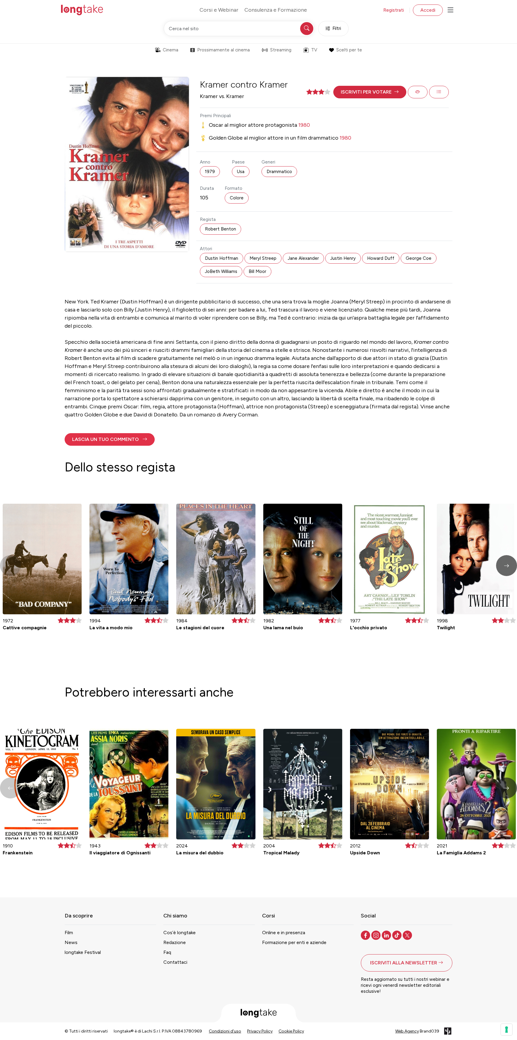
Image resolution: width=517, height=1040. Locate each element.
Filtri (336, 28)
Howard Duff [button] (380, 258)
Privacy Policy (260, 1031)
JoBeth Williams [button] (221, 271)
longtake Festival (83, 952)
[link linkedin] (387, 935)
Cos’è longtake (179, 932)
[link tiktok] (397, 935)
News (71, 942)
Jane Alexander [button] (303, 258)
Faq (167, 952)
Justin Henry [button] (343, 258)
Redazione (174, 942)
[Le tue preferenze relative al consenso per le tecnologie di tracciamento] (506, 1029)
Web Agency (407, 1031)
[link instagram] (376, 935)
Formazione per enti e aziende (294, 942)
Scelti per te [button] (349, 50)
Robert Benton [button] (220, 229)
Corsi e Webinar (219, 10)
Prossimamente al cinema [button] (223, 50)
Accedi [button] (427, 10)
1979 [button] (210, 171)
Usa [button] (240, 171)
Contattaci (175, 962)
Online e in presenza (283, 932)
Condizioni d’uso (225, 1031)
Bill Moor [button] (257, 271)
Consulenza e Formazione (275, 10)
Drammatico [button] (279, 171)
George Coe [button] (418, 258)
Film (69, 932)
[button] (369, 92)
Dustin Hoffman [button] (221, 258)
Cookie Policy (291, 1031)
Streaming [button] (280, 50)
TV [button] (314, 50)
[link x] (408, 935)
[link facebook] (366, 935)
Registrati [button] (393, 10)
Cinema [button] (170, 50)
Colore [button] (237, 198)
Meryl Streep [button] (263, 258)
